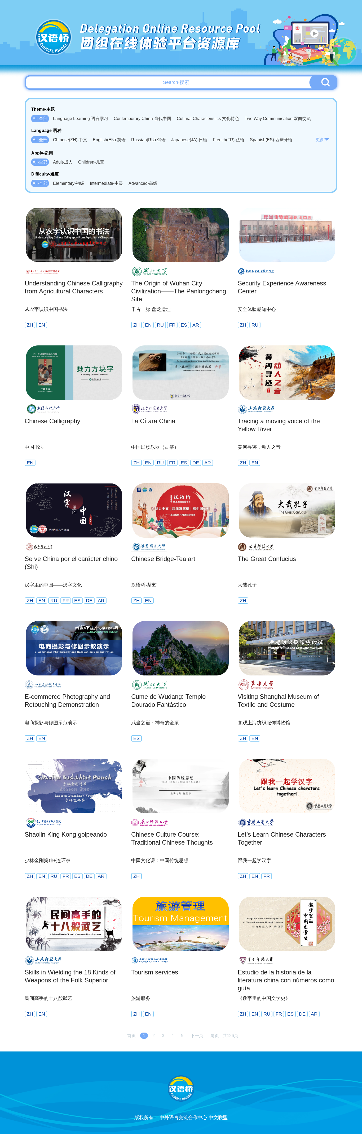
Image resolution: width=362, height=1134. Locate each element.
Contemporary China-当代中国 (142, 118)
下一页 (197, 1035)
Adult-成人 (63, 162)
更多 (320, 139)
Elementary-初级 (68, 183)
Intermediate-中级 (106, 183)
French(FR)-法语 (228, 140)
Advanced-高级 (143, 183)
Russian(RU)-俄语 (148, 140)
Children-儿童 (91, 162)
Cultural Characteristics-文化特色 (208, 118)
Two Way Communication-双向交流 (278, 118)
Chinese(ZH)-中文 (70, 140)
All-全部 (40, 118)
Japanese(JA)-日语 (189, 140)
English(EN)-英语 (109, 140)
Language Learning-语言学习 (80, 118)
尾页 (214, 1035)
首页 (131, 1035)
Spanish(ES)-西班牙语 (271, 140)
